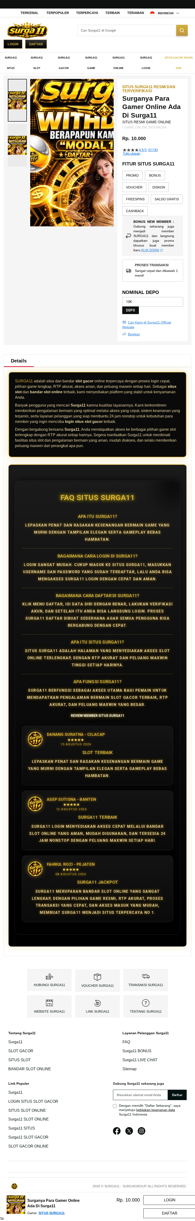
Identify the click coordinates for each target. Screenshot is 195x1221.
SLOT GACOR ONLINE (28, 1146)
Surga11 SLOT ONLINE (28, 1119)
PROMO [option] (132, 175)
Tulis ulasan (131, 153)
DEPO (130, 310)
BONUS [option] (155, 175)
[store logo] (27, 30)
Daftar (36, 44)
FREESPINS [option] (135, 199)
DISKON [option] (158, 187)
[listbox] (152, 193)
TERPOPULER (57, 13)
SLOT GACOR (20, 1051)
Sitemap (129, 1069)
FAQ (126, 1042)
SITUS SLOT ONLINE (27, 1110)
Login (13, 44)
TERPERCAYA (87, 13)
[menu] (97, 62)
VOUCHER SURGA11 (97, 986)
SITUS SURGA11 (52, 1213)
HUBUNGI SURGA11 (49, 985)
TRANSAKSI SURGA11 (145, 985)
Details (19, 360)
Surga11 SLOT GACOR (28, 1137)
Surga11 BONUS (136, 1051)
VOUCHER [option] (134, 187)
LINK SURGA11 (97, 1011)
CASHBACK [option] (135, 211)
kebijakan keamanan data (155, 1110)
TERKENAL (29, 13)
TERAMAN (135, 13)
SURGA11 (24, 381)
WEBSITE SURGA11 (49, 1011)
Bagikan (134, 334)
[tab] (19, 361)
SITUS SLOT (19, 1060)
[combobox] (133, 30)
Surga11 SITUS (21, 1128)
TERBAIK (112, 13)
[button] (17, 100)
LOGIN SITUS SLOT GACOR (33, 1101)
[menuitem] (10, 62)
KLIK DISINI (150, 250)
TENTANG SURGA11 (146, 1011)
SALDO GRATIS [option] (167, 199)
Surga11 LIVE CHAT (139, 1060)
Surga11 (15, 1042)
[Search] (182, 30)
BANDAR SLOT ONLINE (29, 1069)
